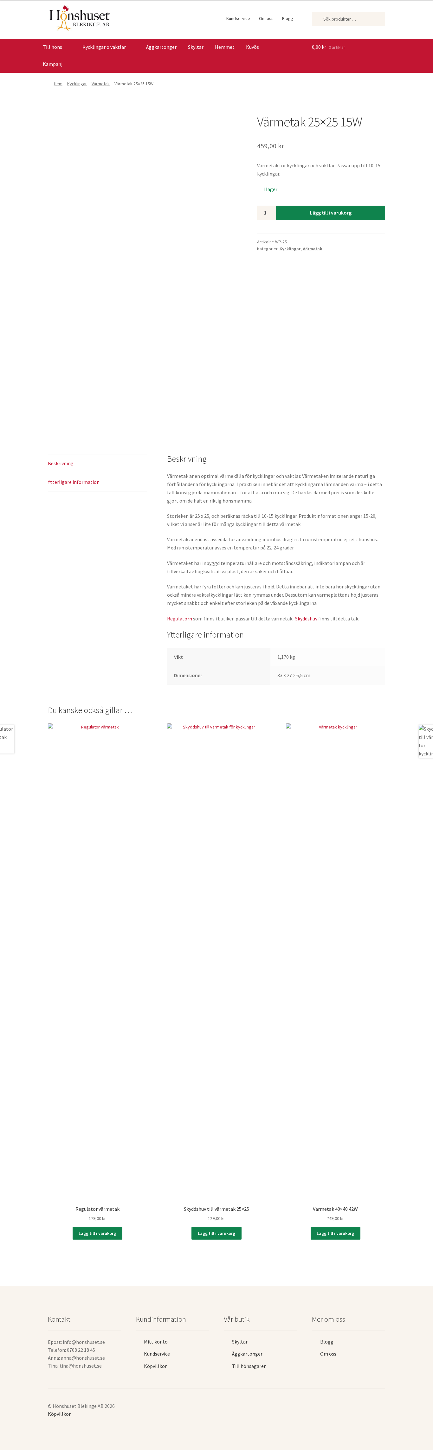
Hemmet (225, 47)
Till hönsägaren (249, 1366)
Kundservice (238, 18)
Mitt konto (156, 1341)
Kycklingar (77, 84)
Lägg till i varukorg (331, 212)
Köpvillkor (155, 1366)
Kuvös (252, 47)
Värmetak (101, 84)
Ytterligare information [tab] (74, 482)
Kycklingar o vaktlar (104, 47)
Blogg (287, 18)
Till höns (52, 47)
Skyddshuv (306, 618)
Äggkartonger (161, 47)
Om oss (266, 18)
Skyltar (196, 47)
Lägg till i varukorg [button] (97, 1233)
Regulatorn (180, 618)
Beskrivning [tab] (61, 463)
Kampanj (52, 64)
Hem (58, 84)
